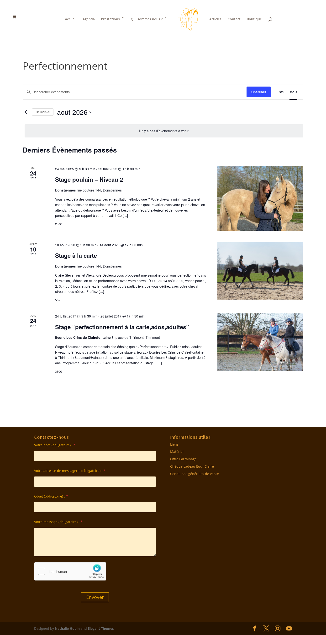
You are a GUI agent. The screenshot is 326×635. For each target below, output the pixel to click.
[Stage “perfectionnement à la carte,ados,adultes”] (260, 342)
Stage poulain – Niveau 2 (89, 179)
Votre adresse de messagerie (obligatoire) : (69, 470)
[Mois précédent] (25, 112)
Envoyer (95, 597)
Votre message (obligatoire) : (58, 522)
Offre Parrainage (183, 459)
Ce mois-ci (43, 112)
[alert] (164, 130)
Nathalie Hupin (67, 628)
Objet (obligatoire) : (51, 496)
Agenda (89, 19)
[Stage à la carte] (260, 271)
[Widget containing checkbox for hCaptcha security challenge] (70, 571)
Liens (174, 444)
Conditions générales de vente (194, 473)
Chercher (258, 91)
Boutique (254, 19)
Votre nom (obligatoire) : (54, 445)
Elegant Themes (101, 628)
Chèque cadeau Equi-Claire (192, 466)
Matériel (177, 451)
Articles (215, 19)
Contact (234, 19)
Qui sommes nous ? (147, 19)
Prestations (110, 19)
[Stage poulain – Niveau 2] (260, 198)
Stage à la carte (76, 255)
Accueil (70, 19)
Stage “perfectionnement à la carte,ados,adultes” (122, 327)
